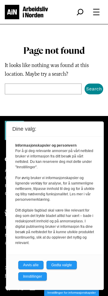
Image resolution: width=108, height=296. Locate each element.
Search (94, 89)
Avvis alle (31, 265)
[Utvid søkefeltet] (80, 12)
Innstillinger (32, 276)
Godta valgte (61, 265)
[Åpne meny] (96, 12)
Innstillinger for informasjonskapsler (71, 292)
